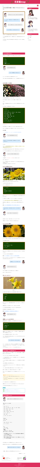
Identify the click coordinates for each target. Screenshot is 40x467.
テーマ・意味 (29, 37)
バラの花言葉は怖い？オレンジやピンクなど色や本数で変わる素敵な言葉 (12, 132)
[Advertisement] (14, 46)
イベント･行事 (23, 453)
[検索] (37, 5)
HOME (20, 463)
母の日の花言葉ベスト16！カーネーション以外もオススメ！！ (11, 389)
